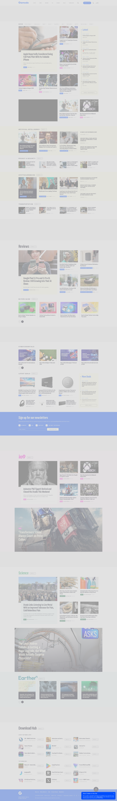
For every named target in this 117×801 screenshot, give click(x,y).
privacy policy (99, 796)
